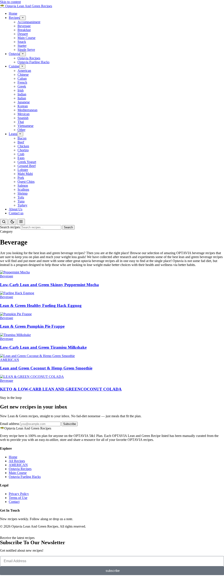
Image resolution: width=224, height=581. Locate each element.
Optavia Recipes (29, 58)
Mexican (24, 114)
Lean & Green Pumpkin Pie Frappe (32, 326)
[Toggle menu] (21, 222)
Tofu (21, 197)
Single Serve (26, 49)
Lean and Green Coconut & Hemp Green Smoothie (46, 368)
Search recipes (10, 227)
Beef (21, 142)
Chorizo (23, 150)
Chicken (23, 146)
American (24, 70)
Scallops (23, 189)
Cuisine (14, 66)
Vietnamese (25, 126)
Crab (21, 154)
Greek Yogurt (27, 162)
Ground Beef (27, 166)
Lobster (23, 170)
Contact (14, 502)
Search (68, 227)
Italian (22, 98)
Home (13, 13)
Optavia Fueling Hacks (33, 62)
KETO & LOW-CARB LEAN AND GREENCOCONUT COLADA (61, 389)
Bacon (22, 138)
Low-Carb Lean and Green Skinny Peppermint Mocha (49, 284)
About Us (15, 209)
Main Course (26, 38)
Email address (9, 424)
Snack (22, 42)
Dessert (23, 34)
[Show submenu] (23, 18)
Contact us (16, 213)
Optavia (14, 54)
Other (21, 130)
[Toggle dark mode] (12, 222)
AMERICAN (9, 360)
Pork (21, 178)
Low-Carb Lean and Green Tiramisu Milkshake (43, 347)
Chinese (23, 74)
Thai (21, 122)
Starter (22, 46)
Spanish (23, 118)
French (22, 82)
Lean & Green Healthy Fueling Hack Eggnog (41, 305)
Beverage (24, 26)
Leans (13, 134)
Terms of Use (18, 498)
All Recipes (17, 461)
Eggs (21, 158)
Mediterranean (27, 110)
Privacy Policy (19, 494)
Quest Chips (26, 181)
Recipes (14, 17)
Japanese (24, 102)
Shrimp (23, 193)
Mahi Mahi (25, 174)
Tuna (21, 201)
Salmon (23, 185)
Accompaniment (29, 22)
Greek (22, 86)
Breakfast (24, 30)
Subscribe (69, 424)
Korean (23, 106)
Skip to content (10, 2)
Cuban (22, 78)
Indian (22, 94)
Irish (21, 90)
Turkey (22, 205)
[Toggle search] (4, 222)
